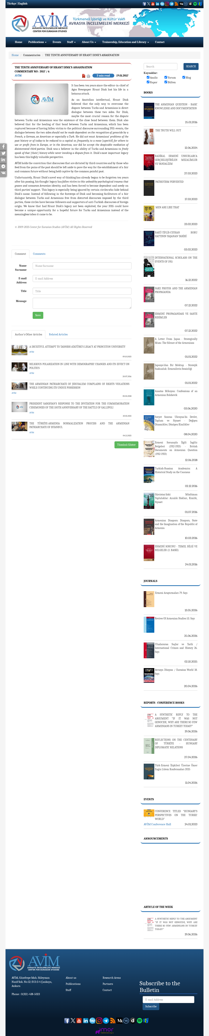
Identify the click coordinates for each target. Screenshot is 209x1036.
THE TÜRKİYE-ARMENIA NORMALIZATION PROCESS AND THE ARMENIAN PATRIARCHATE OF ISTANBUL (79, 425)
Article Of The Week (158, 907)
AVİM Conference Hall (157, 824)
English (22, 3)
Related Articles (58, 334)
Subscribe (151, 1006)
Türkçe (11, 3)
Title (24, 291)
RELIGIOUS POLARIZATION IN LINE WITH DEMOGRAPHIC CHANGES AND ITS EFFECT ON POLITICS (79, 366)
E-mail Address (21, 280)
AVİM (18, 75)
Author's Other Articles (28, 334)
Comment (20, 254)
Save (38, 315)
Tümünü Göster (126, 444)
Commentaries (31, 55)
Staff (70, 42)
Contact (160, 42)
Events (57, 42)
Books (148, 92)
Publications (36, 42)
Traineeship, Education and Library (124, 42)
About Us (88, 42)
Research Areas (112, 978)
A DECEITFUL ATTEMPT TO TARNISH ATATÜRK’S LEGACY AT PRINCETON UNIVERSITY (77, 346)
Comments (39, 254)
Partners (108, 984)
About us (71, 978)
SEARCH (191, 66)
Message (21, 301)
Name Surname (21, 268)
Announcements (156, 838)
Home (18, 42)
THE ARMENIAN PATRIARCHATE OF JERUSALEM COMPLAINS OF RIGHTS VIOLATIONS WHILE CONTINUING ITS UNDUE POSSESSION (79, 385)
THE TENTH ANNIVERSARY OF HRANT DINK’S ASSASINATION (82, 55)
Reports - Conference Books (164, 703)
